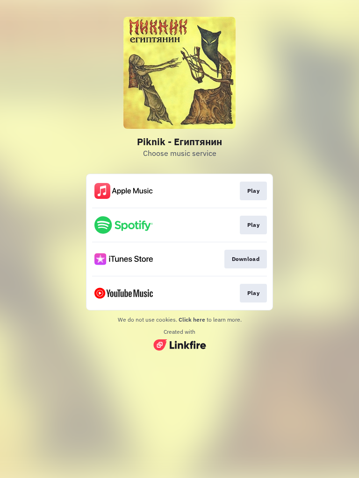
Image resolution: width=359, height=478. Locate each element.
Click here (192, 319)
